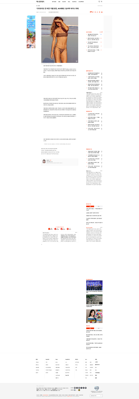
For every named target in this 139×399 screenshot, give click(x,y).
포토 (96, 370)
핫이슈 (76, 364)
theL (69, 1)
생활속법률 (57, 367)
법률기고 (57, 377)
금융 (86, 362)
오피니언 (91, 375)
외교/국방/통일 (48, 367)
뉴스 (66, 362)
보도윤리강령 (81, 395)
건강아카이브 (67, 370)
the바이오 (74, 1)
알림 (96, 377)
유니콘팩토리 (81, 1)
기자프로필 (97, 372)
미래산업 (86, 375)
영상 (96, 367)
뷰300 (47, 372)
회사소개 (37, 395)
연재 (76, 367)
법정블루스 (57, 370)
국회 (46, 362)
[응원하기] (50, 160)
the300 (64, 1)
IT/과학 (86, 372)
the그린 (67, 375)
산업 (86, 364)
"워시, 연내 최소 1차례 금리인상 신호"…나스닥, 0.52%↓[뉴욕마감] (93, 47)
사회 (86, 367)
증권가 (37, 372)
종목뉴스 (37, 364)
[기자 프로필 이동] (44, 161)
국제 (90, 372)
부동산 (86, 370)
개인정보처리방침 (45, 395)
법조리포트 (57, 364)
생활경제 (91, 364)
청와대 (47, 364)
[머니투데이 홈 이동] (40, 386)
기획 (76, 370)
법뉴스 (57, 362)
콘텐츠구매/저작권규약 (71, 395)
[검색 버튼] (99, 1)
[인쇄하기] (102, 12)
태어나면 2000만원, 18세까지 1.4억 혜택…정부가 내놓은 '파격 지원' (94, 82)
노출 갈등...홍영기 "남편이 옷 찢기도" (92, 212)
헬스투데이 (67, 372)
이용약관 (60, 395)
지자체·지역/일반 (49, 370)
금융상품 (37, 367)
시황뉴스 (37, 362)
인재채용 (41, 395)
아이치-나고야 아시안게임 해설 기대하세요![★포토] (94, 292)
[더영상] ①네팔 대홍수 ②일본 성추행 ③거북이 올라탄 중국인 (94, 306)
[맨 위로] (136, 394)
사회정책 (91, 367)
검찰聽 (57, 372)
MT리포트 (54, 1)
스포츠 (96, 362)
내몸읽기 (67, 364)
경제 (90, 362)
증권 (59, 1)
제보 (96, 375)
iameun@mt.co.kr (50, 161)
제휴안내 (66, 395)
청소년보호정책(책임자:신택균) (53, 395)
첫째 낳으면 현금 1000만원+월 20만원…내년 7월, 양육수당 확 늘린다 (94, 85)
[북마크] (99, 12)
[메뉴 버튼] (101, 1)
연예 (39, 5)
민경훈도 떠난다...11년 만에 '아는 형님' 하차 (93, 215)
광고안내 (63, 395)
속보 (86, 377)
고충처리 (77, 395)
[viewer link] (77, 61)
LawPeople (58, 375)
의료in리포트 (67, 367)
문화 (90, 370)
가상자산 (37, 370)
